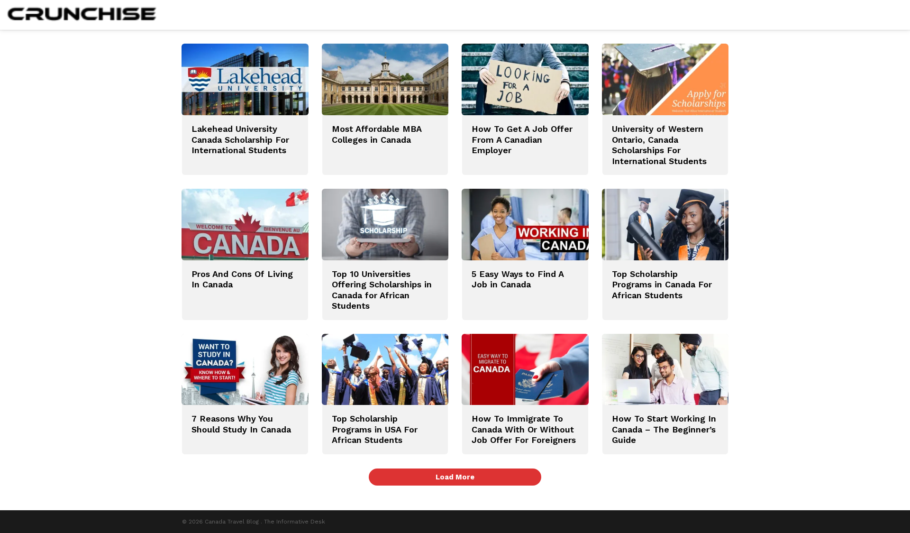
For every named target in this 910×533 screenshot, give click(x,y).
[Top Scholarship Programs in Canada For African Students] (665, 224)
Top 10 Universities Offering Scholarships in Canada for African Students (382, 290)
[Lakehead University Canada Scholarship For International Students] (245, 79)
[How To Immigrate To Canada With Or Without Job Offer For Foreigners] (525, 369)
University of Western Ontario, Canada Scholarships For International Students (659, 145)
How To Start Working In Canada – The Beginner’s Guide (664, 429)
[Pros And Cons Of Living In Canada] (245, 224)
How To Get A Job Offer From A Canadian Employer (522, 139)
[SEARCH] (897, 15)
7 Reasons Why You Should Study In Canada (241, 424)
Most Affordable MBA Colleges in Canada (376, 134)
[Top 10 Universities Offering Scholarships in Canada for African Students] (385, 224)
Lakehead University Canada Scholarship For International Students (240, 139)
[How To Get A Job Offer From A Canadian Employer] (525, 79)
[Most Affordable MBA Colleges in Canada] (385, 79)
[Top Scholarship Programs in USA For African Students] (385, 369)
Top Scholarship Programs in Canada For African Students (662, 284)
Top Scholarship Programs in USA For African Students (375, 429)
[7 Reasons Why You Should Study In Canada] (245, 369)
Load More (455, 477)
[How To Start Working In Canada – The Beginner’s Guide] (665, 369)
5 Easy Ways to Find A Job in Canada (518, 279)
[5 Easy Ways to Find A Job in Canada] (525, 224)
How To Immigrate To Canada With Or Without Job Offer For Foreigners (524, 429)
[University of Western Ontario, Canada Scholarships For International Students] (665, 79)
